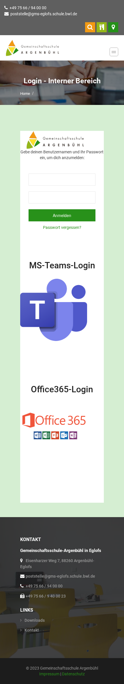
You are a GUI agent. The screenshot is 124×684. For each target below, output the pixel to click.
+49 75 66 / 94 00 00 (28, 7)
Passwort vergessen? (62, 227)
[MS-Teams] (53, 309)
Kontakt (32, 630)
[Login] (90, 27)
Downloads (35, 620)
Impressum (49, 674)
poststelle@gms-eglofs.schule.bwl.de (43, 14)
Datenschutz (73, 674)
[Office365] (53, 424)
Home (25, 93)
